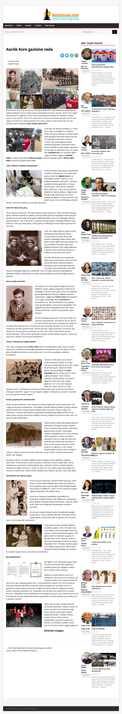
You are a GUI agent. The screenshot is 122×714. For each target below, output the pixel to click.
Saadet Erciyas (13, 64)
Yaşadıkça (85, 238)
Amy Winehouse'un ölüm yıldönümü (102, 587)
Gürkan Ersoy (84, 539)
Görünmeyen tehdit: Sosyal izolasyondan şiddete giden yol (103, 497)
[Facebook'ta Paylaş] (62, 55)
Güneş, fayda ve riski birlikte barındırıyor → (22, 650)
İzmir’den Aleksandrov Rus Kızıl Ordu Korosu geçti (102, 365)
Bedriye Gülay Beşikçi (84, 585)
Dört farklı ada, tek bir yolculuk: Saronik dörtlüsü (102, 279)
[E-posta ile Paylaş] (76, 55)
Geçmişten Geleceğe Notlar (85, 368)
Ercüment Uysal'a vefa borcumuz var (101, 152)
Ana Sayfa (9, 26)
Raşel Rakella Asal (86, 233)
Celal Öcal (85, 404)
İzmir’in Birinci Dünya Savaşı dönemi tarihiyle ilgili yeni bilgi (103, 409)
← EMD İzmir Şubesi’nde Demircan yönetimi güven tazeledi (29, 648)
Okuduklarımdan (88, 455)
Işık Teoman (84, 106)
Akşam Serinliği (84, 279)
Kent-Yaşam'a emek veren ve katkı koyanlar (104, 323)
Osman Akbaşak (84, 451)
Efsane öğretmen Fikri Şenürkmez (101, 670)
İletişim (38, 26)
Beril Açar (85, 492)
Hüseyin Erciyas (84, 320)
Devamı (94, 85)
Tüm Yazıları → (85, 71)
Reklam (28, 26)
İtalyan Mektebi (98, 629)
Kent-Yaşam (86, 153)
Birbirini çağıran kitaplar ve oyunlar (103, 454)
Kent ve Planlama (84, 67)
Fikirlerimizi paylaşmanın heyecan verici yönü (102, 237)
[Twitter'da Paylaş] (67, 55)
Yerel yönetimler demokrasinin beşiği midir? (103, 66)
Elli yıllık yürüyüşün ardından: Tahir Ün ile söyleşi (104, 194)
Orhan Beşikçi (84, 666)
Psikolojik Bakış (85, 496)
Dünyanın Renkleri (85, 198)
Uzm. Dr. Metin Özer (85, 362)
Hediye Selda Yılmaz (84, 192)
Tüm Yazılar (49, 26)
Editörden (85, 324)
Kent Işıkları (86, 111)
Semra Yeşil (85, 275)
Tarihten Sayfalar (84, 408)
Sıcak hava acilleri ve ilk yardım (101, 543)
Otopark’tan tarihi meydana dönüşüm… (103, 110)
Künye (19, 26)
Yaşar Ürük (85, 625)
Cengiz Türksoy (84, 62)
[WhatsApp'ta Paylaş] (72, 55)
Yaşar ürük (85, 629)
